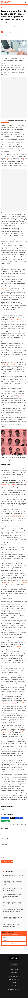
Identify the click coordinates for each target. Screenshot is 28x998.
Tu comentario (4, 844)
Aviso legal (14, 972)
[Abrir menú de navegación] (25, 2)
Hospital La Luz (5, 122)
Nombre (2, 832)
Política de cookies (14, 979)
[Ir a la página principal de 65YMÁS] (6, 2)
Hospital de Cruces (20, 397)
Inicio (2, 22)
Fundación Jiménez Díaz (17, 515)
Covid (3, 809)
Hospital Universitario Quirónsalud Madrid (13, 160)
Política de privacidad (14, 976)
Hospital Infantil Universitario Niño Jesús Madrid (15, 582)
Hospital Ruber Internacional (8, 364)
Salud (4, 8)
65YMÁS (6, 32)
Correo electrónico (4, 838)
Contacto (14, 982)
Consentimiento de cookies (14, 989)
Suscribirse (14, 943)
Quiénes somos (14, 969)
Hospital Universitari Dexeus (16, 319)
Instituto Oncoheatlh (17, 646)
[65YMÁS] (2, 32)
